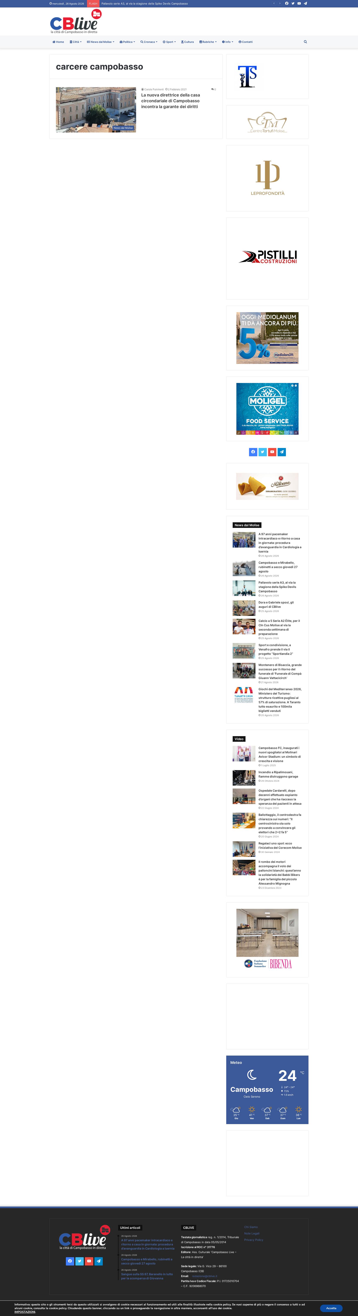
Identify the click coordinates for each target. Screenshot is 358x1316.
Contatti (247, 41)
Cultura (189, 41)
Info (228, 41)
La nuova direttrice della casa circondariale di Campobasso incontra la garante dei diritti (170, 101)
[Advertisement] (223, 21)
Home (60, 41)
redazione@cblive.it (204, 1276)
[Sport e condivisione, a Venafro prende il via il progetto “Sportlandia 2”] (244, 651)
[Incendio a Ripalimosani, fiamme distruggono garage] (244, 778)
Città (75, 41)
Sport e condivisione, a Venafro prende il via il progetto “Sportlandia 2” (276, 649)
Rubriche (208, 41)
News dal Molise (101, 41)
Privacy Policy (253, 1239)
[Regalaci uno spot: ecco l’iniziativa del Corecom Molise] (244, 849)
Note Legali (251, 1233)
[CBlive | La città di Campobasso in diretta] (76, 21)
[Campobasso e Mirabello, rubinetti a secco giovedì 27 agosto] (244, 568)
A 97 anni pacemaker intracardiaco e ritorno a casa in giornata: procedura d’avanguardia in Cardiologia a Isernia (280, 542)
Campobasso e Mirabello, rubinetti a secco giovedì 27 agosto (278, 567)
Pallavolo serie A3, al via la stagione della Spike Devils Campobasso (277, 587)
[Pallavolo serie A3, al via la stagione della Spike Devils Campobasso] (244, 588)
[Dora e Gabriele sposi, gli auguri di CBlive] (244, 608)
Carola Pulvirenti (154, 89)
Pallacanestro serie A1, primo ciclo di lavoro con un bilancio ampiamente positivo (153, 3)
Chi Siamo (251, 1227)
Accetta (331, 1308)
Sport (169, 41)
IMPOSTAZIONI (25, 1312)
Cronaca (149, 41)
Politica (127, 41)
